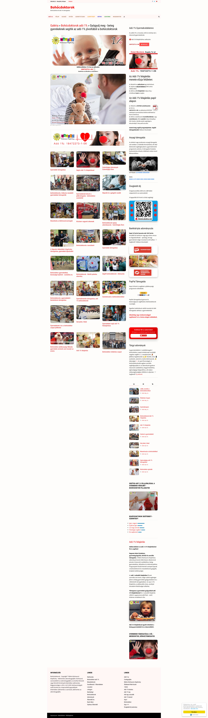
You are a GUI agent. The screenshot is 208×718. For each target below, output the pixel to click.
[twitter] (154, 1)
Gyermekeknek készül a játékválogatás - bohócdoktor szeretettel (85, 196)
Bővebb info (194, 709)
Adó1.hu (126, 677)
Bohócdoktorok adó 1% (74, 25)
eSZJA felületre (141, 86)
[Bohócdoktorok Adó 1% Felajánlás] (134, 416)
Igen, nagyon (133, 523)
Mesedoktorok (91, 682)
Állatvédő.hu (90, 699)
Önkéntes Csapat (145, 398)
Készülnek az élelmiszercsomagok (61, 221)
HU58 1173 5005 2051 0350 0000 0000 (141, 179)
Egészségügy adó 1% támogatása (146, 461)
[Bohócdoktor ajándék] (134, 470)
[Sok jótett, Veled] (134, 443)
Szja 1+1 (126, 704)
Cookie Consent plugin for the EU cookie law (194, 715)
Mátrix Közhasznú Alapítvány (132, 682)
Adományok (90, 697)
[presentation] (134, 384)
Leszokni (89, 687)
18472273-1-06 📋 (88, 69)
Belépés (70, 1)
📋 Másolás (144, 44)
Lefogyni (89, 689)
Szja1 (125, 699)
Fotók (71, 16)
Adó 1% (50, 16)
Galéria (54, 25)
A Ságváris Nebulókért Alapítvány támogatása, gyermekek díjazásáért (61, 250)
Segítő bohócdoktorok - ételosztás (113, 274)
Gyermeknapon (144, 407)
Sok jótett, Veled (81, 322)
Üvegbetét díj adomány (130, 707)
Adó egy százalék (129, 694)
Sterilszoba (90, 677)
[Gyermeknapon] (134, 407)
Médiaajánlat (69, 715)
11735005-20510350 (142, 172)
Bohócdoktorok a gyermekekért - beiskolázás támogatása (60, 299)
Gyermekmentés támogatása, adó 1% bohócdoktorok (87, 300)
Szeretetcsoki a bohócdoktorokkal (113, 297)
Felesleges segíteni (135, 530)
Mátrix (100, 16)
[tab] (134, 384)
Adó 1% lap (127, 692)
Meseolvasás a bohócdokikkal (148, 451)
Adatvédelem (61, 715)
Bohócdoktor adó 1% (93, 679)
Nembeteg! (90, 692)
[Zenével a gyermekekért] (134, 434)
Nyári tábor (90, 702)
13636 (126, 687)
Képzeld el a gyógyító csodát (111, 193)
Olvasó (64, 16)
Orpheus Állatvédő (92, 704)
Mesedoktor (117, 16)
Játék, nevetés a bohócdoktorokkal (145, 390)
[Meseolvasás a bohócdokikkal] (134, 452)
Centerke (107, 16)
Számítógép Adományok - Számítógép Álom (110, 168)
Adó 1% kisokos (128, 689)
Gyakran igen (133, 525)
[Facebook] (152, 1)
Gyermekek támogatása (58, 170)
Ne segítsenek (133, 532)
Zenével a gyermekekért (147, 434)
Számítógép (91, 16)
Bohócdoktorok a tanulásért (85, 245)
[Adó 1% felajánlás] (134, 425)
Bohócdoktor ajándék (146, 469)
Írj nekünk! (139, 374)
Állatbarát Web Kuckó (130, 684)
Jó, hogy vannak (134, 528)
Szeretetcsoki (80, 16)
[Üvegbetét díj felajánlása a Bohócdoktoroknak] (143, 211)
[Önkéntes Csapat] (134, 398)
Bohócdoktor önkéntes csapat (112, 352)
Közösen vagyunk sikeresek (85, 221)
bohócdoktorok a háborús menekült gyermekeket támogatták (61, 194)
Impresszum (53, 715)
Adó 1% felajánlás (82, 351)
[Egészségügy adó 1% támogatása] (134, 460)
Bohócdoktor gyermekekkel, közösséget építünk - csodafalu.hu (61, 274)
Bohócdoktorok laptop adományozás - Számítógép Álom (113, 224)
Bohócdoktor (127, 702)
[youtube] (157, 1)
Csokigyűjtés (127, 679)
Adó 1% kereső (128, 697)
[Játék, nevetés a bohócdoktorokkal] (134, 389)
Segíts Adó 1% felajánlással (85, 170)
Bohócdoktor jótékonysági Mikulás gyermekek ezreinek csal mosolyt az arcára (62, 349)
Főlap (57, 16)
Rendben (194, 712)
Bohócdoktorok (62, 7)
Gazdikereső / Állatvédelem (95, 684)
